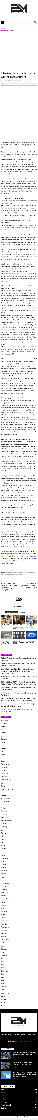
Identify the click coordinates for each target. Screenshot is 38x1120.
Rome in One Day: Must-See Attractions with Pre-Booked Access (16, 710)
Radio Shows (5, 924)
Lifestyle (3, 886)
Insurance (4, 871)
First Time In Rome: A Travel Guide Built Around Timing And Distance (18, 694)
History (3, 849)
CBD (2, 758)
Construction (5, 764)
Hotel (2, 861)
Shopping (4, 949)
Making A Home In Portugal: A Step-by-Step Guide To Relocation (31, 626)
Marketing (4, 896)
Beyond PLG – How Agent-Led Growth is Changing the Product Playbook (18, 689)
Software (4, 955)
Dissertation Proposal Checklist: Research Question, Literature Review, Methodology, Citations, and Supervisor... (25, 1074)
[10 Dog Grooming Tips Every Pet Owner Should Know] (6, 619)
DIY (2, 792)
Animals (3, 726)
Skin (2, 952)
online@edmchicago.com (22, 1041)
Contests (4, 770)
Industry (3, 868)
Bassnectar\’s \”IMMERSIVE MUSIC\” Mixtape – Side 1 (29, 585)
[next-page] (20, 648)
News (10, 30)
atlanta (12, 572)
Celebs (3, 761)
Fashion (3, 808)
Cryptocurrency (6, 780)
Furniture (4, 824)
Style (2, 962)
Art (2, 730)
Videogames (5, 993)
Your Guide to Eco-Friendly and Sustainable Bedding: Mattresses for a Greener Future (6, 642)
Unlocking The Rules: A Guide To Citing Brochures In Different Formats (18, 641)
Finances (4, 814)
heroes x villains (25, 572)
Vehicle (3, 987)
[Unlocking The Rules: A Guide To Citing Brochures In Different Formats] (19, 635)
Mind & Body (5, 899)
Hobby (3, 852)
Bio (2, 736)
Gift (2, 836)
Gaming (3, 833)
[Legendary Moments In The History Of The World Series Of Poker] (31, 635)
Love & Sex (4, 893)
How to (3, 864)
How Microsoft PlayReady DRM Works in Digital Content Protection (19, 678)
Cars (2, 752)
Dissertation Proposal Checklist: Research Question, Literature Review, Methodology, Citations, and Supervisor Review (17, 671)
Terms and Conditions (24, 1117)
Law (2, 880)
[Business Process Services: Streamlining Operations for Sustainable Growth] (6, 1055)
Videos (3, 996)
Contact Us (4, 767)
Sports (3, 958)
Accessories (5, 720)
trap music (18, 574)
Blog (2, 745)
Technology (4, 971)
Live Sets (4, 889)
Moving (3, 905)
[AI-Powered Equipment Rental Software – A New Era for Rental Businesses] (6, 1065)
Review (3, 933)
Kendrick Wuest (7, 80)
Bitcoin (3, 742)
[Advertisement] (19, 51)
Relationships (5, 927)
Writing (3, 1005)
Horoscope (4, 858)
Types (3, 984)
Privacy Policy (11, 1117)
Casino (3, 755)
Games (3, 830)
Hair (2, 842)
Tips (2, 974)
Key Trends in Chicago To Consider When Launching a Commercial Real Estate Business (18, 705)
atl (7, 572)
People (3, 918)
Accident (4, 723)
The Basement (19, 181)
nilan (33, 572)
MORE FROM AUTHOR (25, 612)
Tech (2, 965)
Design (3, 786)
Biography (4, 739)
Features (4, 811)
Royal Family (5, 940)
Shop (2, 946)
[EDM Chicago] (19, 10)
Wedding (3, 999)
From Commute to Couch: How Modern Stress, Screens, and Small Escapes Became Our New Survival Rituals (19, 699)
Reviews (3, 936)
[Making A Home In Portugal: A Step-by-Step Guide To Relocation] (31, 619)
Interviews (8, 27)
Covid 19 (4, 777)
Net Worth (4, 911)
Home (2, 27)
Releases (4, 930)
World (3, 1002)
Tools (2, 977)
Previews (4, 921)
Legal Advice (5, 883)
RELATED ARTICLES (12, 612)
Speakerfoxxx (19, 553)
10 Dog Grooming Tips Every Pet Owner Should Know (6, 626)
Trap (12, 574)
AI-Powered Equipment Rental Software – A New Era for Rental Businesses (18, 665)
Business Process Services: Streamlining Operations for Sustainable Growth (18, 659)
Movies (3, 902)
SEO (2, 943)
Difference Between (7, 789)
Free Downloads (6, 821)
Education (4, 795)
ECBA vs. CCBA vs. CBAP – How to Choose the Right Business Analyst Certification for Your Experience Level (18, 683)
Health (3, 846)
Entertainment (5, 799)
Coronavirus (4, 774)
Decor (3, 783)
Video (3, 990)
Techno (3, 968)
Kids (2, 877)
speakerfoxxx (5, 574)
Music (3, 908)
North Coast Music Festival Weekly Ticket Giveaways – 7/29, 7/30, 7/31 (9, 586)
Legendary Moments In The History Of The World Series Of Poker (31, 641)
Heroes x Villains (6, 553)
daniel (17, 572)
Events (3, 805)
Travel (3, 980)
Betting (3, 733)
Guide (3, 839)
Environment (5, 802)
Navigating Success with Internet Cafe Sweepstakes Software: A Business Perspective (18, 626)
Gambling (4, 827)
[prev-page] (18, 648)
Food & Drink (5, 817)
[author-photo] (19, 599)
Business (4, 748)
